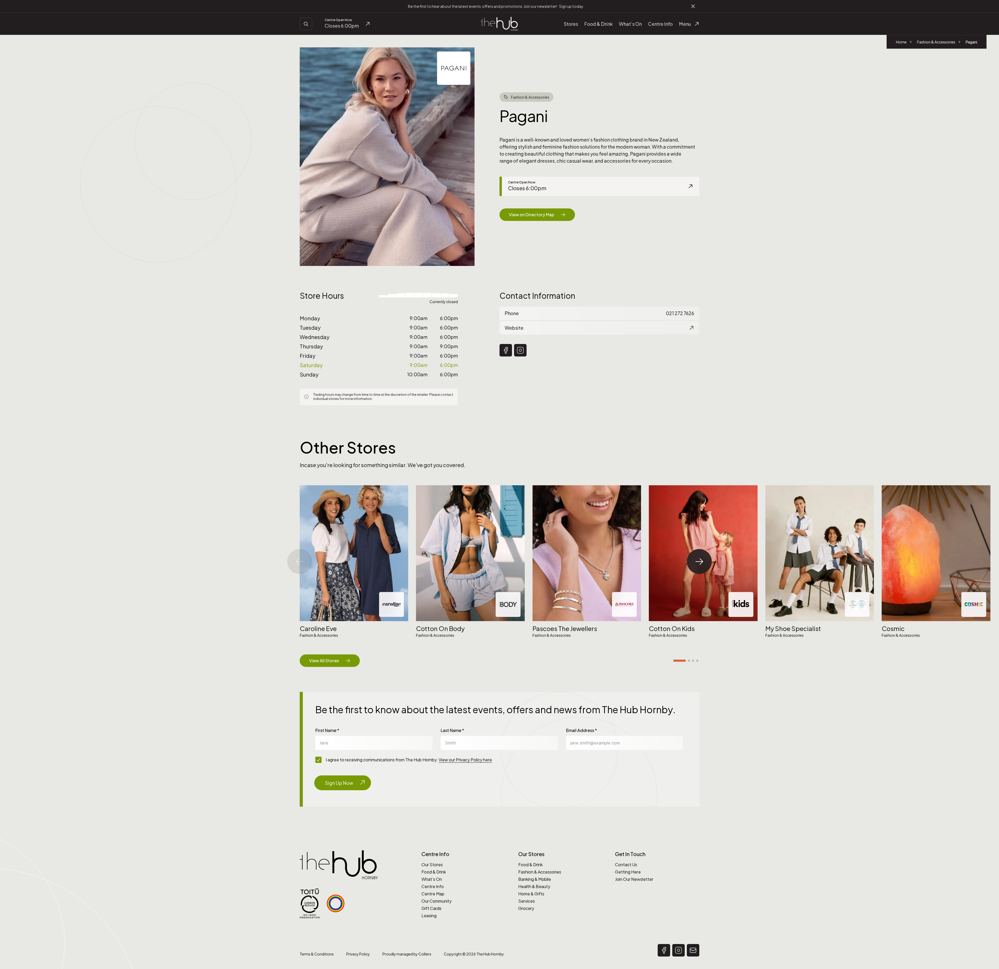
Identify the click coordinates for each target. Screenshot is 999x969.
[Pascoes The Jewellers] (587, 553)
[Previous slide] (299, 561)
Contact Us (626, 864)
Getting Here (628, 872)
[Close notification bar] (693, 6)
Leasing (429, 915)
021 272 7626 (599, 313)
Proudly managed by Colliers (406, 954)
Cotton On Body (440, 628)
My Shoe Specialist (793, 628)
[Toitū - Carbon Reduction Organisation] (309, 904)
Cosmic (893, 628)
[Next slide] (699, 561)
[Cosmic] (936, 553)
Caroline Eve (318, 628)
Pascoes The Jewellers (565, 628)
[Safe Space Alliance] (335, 903)
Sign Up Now (339, 783)
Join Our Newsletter (634, 879)
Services (526, 901)
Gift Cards (431, 908)
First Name (327, 730)
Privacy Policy (358, 954)
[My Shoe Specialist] (819, 553)
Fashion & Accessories (539, 872)
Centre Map (432, 893)
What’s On (431, 879)
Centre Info (432, 886)
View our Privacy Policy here (465, 759)
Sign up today (571, 6)
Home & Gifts (531, 893)
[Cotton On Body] (470, 553)
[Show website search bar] (306, 24)
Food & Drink (433, 872)
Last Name (452, 730)
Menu (685, 24)
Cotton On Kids (672, 628)
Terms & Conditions (317, 954)
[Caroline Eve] (354, 553)
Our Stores (432, 864)
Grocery (526, 908)
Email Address (581, 730)
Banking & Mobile (534, 879)
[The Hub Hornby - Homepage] (499, 24)
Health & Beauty (534, 886)
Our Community (436, 901)
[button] (505, 350)
